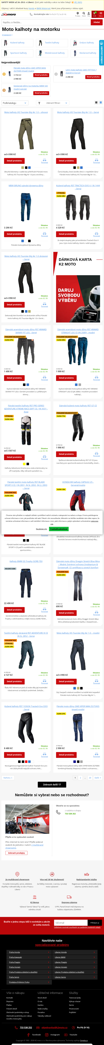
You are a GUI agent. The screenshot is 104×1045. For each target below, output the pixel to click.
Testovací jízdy (75, 997)
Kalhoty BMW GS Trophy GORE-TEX (26, 561)
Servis (71, 1005)
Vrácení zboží (11, 1008)
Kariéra (40, 1005)
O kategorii (6, 35)
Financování (74, 1008)
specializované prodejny (52, 944)
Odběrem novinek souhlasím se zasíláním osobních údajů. (77, 927)
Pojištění (72, 1012)
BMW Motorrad (43, 8)
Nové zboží (42, 997)
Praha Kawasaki (15, 957)
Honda (31, 8)
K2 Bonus (34, 902)
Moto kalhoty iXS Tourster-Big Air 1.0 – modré (78, 633)
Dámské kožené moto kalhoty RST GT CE (78, 405)
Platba (9, 1005)
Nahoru (7, 777)
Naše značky (43, 1008)
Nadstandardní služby (86, 879)
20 (90, 777)
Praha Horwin (14, 967)
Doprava (9, 1001)
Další (97, 777)
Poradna (41, 1012)
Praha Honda (14, 952)
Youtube (73, 1034)
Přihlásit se (94, 923)
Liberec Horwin (61, 967)
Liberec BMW (60, 957)
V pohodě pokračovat (58, 529)
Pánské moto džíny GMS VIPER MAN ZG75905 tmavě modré (30, 69)
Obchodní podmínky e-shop (17, 1012)
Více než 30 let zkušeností (52, 879)
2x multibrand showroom (17, 879)
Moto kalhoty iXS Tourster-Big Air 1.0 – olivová (26, 112)
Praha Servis (14, 977)
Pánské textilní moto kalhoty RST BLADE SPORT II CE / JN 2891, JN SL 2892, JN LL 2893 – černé (26, 485)
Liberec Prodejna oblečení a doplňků (69, 972)
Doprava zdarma (69, 902)
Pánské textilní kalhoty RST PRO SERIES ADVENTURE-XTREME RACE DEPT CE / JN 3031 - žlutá (26, 408)
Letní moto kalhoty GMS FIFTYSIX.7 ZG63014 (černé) (81, 71)
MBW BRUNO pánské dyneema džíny (26, 185)
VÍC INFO (78, 2)
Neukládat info (41, 529)
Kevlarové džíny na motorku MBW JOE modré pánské (31, 87)
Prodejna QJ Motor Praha (19, 982)
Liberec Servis (60, 977)
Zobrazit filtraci (53, 103)
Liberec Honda (61, 952)
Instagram (55, 1034)
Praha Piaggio (14, 962)
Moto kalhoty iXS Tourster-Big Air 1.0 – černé (78, 112)
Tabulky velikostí (44, 1016)
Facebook (36, 1034)
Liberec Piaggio (61, 962)
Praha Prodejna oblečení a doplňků (23, 972)
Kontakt (9, 997)
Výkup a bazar (74, 1001)
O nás (40, 1001)
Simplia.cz (84, 1040)
